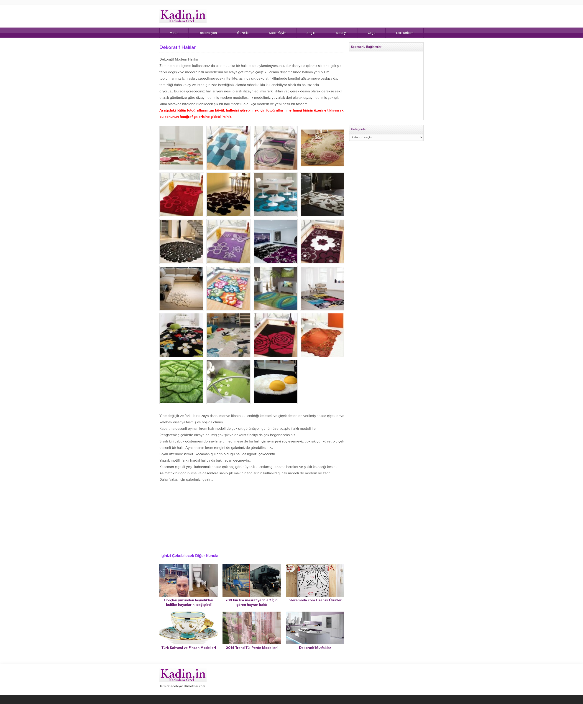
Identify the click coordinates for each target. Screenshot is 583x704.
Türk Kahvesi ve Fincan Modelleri (188, 648)
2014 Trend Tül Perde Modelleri (252, 648)
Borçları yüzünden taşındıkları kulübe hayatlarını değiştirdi (188, 602)
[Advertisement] (251, 516)
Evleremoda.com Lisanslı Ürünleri (315, 600)
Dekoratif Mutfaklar (315, 648)
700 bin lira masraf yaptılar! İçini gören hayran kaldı (251, 602)
